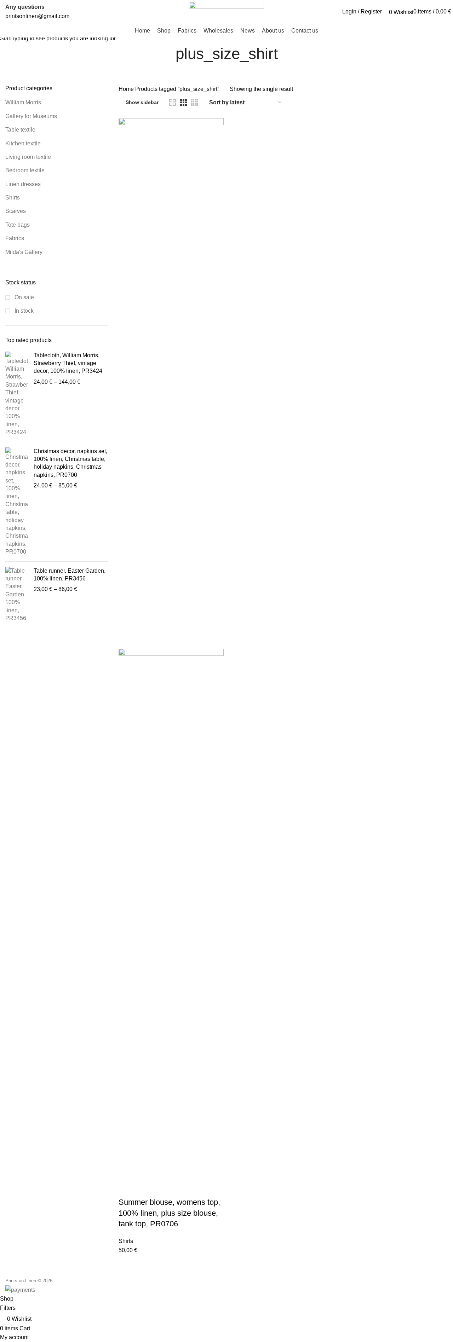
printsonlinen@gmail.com (37, 16)
